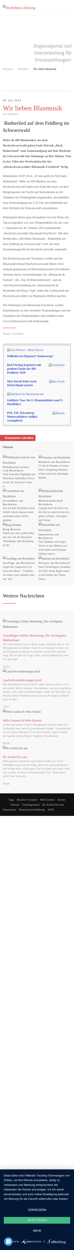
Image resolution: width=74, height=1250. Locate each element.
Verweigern (37, 1210)
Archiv (61, 799)
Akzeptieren (37, 1220)
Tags (11, 799)
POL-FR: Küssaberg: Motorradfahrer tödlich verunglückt (22, 416)
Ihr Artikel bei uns (53, 804)
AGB (51, 809)
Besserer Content (27, 799)
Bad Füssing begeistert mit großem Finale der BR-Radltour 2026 (24, 368)
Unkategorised (30, 804)
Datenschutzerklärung (32, 809)
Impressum (9, 809)
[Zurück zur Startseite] (22, 7)
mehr (37, 1230)
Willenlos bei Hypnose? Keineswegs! (30, 356)
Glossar (14, 804)
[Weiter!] (67, 353)
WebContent (47, 799)
